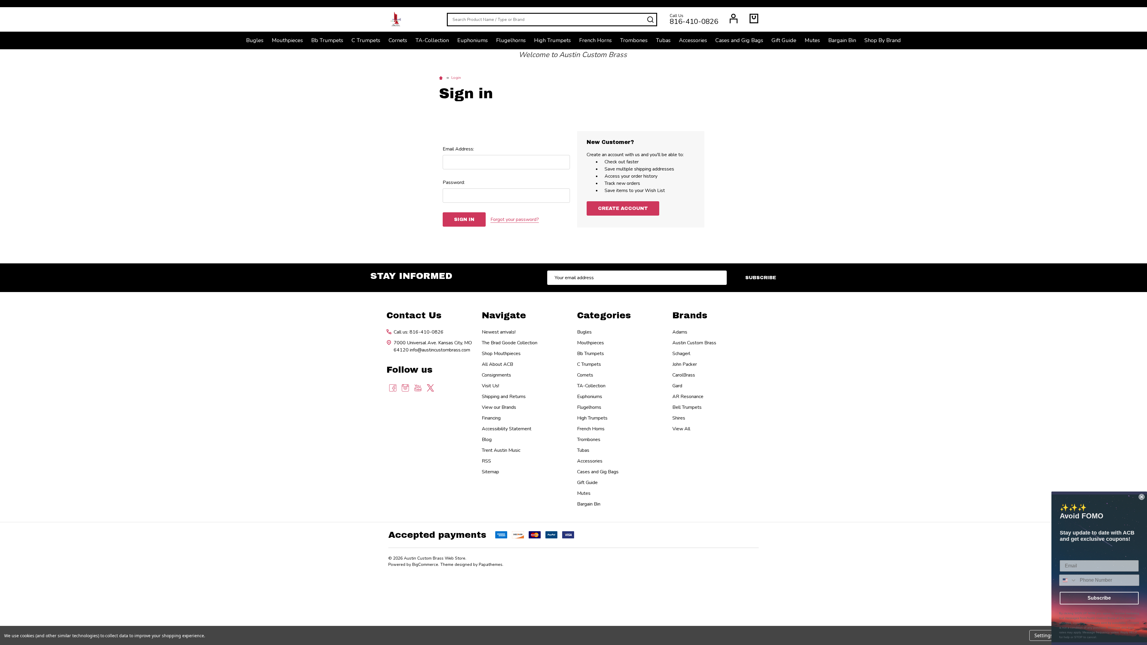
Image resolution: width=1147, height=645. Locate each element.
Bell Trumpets (687, 407)
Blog (487, 439)
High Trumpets (552, 40)
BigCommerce (425, 564)
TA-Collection (432, 40)
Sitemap (490, 472)
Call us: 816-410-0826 (419, 332)
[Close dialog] (1142, 497)
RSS (486, 461)
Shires (678, 418)
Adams (679, 332)
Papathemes (490, 564)
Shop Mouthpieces (501, 353)
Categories (604, 315)
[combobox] (1068, 580)
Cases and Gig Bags (739, 40)
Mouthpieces (287, 40)
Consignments (496, 375)
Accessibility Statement (506, 429)
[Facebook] (393, 388)
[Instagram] (405, 388)
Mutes (812, 40)
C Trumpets (366, 40)
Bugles (254, 40)
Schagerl (681, 353)
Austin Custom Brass (694, 343)
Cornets (398, 40)
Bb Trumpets (327, 40)
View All (681, 429)
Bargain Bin (842, 40)
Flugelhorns (511, 40)
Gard (677, 386)
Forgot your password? (514, 219)
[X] (430, 388)
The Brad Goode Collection (509, 343)
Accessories (693, 40)
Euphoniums (472, 40)
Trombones (634, 40)
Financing (491, 418)
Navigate (504, 315)
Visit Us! (490, 386)
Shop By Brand (882, 40)
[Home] (441, 77)
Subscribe (760, 277)
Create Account (623, 208)
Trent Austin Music (501, 450)
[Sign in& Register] (733, 18)
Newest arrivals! (499, 332)
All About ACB (497, 364)
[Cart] (754, 18)
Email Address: (458, 149)
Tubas (663, 40)
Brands (689, 315)
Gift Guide (784, 40)
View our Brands (499, 407)
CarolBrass (683, 375)
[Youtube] (418, 388)
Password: (454, 182)
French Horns (595, 40)
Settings (1043, 635)
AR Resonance (687, 396)
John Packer (684, 364)
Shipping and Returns (504, 396)
